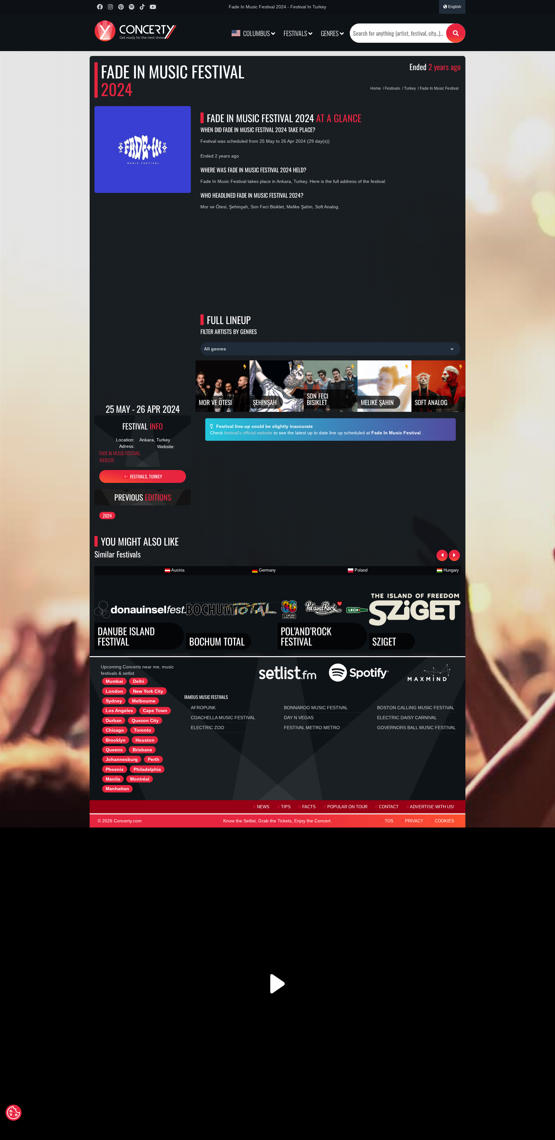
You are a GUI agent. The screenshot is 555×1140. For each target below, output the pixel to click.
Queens (114, 749)
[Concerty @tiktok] (142, 7)
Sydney (114, 700)
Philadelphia (147, 769)
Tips (286, 807)
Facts (309, 807)
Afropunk (203, 707)
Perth (153, 759)
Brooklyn (116, 740)
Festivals (296, 33)
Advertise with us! (432, 807)
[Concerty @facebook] (99, 7)
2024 (107, 515)
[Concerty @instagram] (110, 7)
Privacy (414, 821)
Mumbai (114, 681)
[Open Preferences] (13, 1113)
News (263, 807)
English (454, 7)
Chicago (115, 730)
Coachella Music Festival (223, 717)
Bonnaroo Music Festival (316, 707)
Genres (330, 33)
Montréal (139, 779)
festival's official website (248, 432)
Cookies (444, 821)
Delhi (138, 681)
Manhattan (117, 788)
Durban (114, 720)
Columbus (256, 33)
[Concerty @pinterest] (121, 7)
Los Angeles (119, 710)
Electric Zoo (207, 727)
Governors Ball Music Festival (416, 727)
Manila (113, 779)
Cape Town (155, 710)
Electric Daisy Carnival (407, 717)
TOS (389, 821)
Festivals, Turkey (145, 476)
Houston (145, 740)
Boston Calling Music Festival (415, 707)
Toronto (142, 730)
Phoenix (115, 769)
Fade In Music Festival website (119, 456)
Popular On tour (347, 807)
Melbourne (143, 700)
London (114, 691)
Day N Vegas (298, 717)
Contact (389, 807)
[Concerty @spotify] (131, 7)
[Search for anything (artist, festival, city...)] (455, 33)
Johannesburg (122, 759)
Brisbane (142, 749)
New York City (148, 691)
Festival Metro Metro (312, 727)
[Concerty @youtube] (152, 7)
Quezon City (145, 720)
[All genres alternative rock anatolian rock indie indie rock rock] (330, 349)
